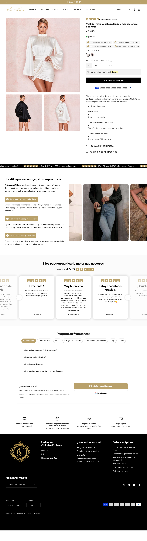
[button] (54, 9)
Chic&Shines (15, 513)
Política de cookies (120, 471)
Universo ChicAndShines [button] (51, 444)
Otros (122, 341)
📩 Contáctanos (101, 393)
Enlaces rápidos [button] (123, 442)
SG (110, 65)
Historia (44, 450)
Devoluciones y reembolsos (96, 341)
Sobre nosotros (44, 341)
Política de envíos (120, 463)
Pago (113, 341)
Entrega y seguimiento (72, 341)
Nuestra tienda (28, 341)
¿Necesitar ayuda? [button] (89, 442)
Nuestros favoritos (49, 458)
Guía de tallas (104, 60)
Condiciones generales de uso (125, 453)
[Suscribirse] (34, 485)
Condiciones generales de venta (124, 448)
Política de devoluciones (123, 467)
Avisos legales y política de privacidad (124, 458)
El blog (44, 454)
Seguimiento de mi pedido (88, 451)
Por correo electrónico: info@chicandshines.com (88, 459)
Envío (57, 341)
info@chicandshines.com (102, 386)
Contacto (81, 455)
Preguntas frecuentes (86, 447)
